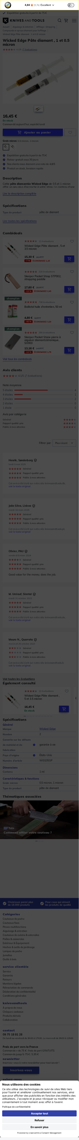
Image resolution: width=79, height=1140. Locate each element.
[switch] (71, 5)
